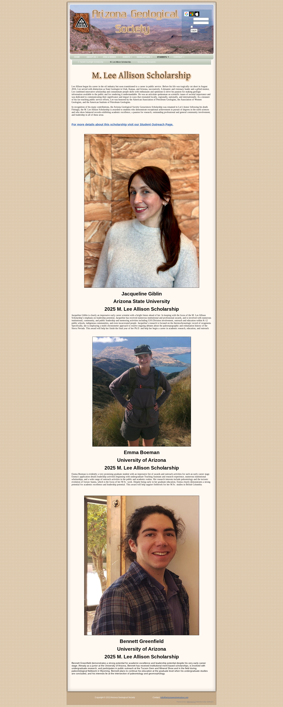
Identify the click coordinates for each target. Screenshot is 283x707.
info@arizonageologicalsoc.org (174, 697)
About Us (91, 57)
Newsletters (143, 57)
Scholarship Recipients (147, 62)
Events (126, 57)
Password (187, 23)
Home (77, 57)
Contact (178, 57)
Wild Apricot (191, 702)
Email (189, 19)
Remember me (199, 27)
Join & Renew (109, 57)
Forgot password (203, 31)
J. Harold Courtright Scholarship (90, 62)
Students (162, 57)
